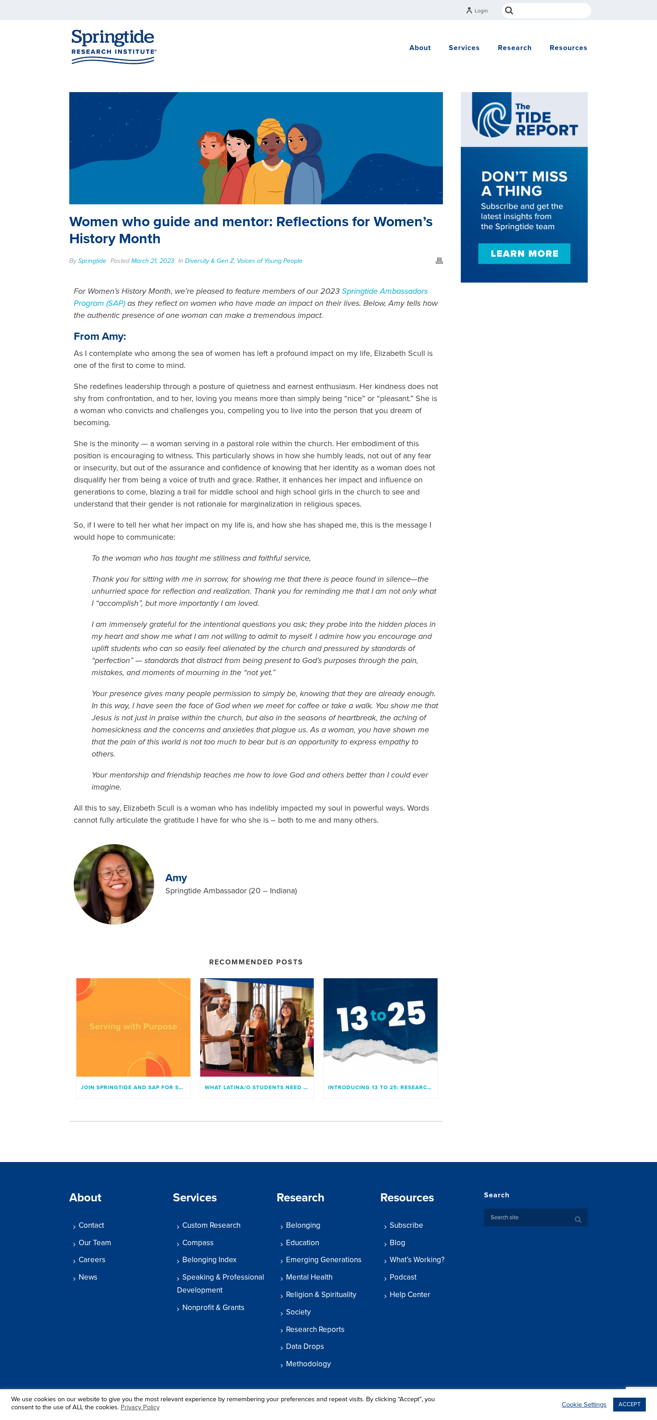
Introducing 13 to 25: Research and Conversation (383, 1087)
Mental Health (309, 1277)
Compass (198, 1242)
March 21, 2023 (152, 261)
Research (515, 47)
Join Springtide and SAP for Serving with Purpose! (135, 1087)
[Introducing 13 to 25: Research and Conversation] (381, 1027)
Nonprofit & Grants (213, 1307)
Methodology (308, 1364)
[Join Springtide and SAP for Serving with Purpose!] (133, 1027)
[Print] (439, 260)
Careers (92, 1259)
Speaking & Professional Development (220, 1283)
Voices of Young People (270, 261)
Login (481, 11)
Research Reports (315, 1329)
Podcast (403, 1277)
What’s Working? (417, 1259)
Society (298, 1312)
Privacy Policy (140, 1407)
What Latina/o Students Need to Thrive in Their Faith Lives (259, 1087)
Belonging (303, 1225)
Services (464, 47)
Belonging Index (209, 1259)
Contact (91, 1225)
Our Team (95, 1242)
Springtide (92, 261)
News (88, 1277)
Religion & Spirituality (321, 1294)
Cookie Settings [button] (584, 1404)
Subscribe (406, 1225)
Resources (569, 47)
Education (302, 1242)
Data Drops (305, 1346)
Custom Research (211, 1225)
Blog (397, 1242)
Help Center (410, 1294)
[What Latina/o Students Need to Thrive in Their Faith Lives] (257, 1027)
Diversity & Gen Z (209, 261)
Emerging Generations (324, 1259)
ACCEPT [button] (629, 1404)
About (420, 47)
